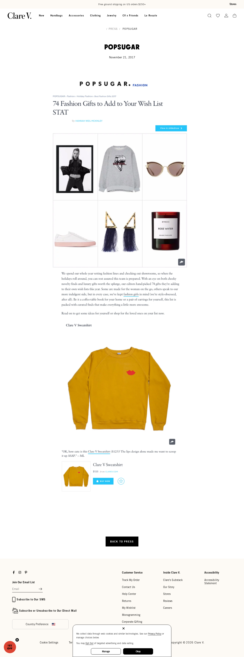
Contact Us (128, 587)
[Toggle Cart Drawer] (234, 16)
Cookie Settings (49, 642)
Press (113, 28)
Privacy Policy (154, 633)
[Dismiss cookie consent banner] (123, 629)
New (41, 15)
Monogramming (131, 614)
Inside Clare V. (171, 572)
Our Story (168, 587)
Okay (138, 651)
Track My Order (131, 580)
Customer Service (132, 572)
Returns (126, 600)
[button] (40, 589)
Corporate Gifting (132, 621)
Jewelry (111, 15)
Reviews (167, 600)
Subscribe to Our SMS (31, 599)
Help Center (129, 593)
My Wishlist (129, 607)
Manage (106, 651)
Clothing (95, 15)
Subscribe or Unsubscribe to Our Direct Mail (48, 610)
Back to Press (122, 541)
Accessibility (211, 572)
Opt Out (89, 643)
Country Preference (37, 624)
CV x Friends (130, 15)
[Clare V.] (19, 15)
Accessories (76, 15)
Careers (167, 607)
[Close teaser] (17, 640)
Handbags (56, 15)
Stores (233, 4)
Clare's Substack (173, 580)
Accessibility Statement (211, 581)
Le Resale (150, 15)
